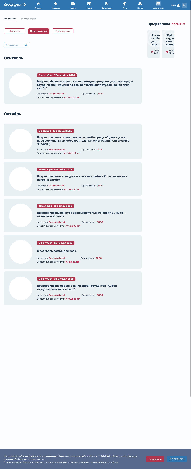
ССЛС (100, 93)
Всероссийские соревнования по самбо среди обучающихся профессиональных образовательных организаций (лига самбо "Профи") (83, 140)
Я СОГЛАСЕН (177, 459)
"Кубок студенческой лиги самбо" (168, 40)
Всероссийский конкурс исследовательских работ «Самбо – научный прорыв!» (81, 214)
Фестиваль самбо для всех (56, 251)
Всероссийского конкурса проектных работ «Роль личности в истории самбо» (82, 178)
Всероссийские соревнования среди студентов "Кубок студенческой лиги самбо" (77, 287)
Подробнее (155, 459)
